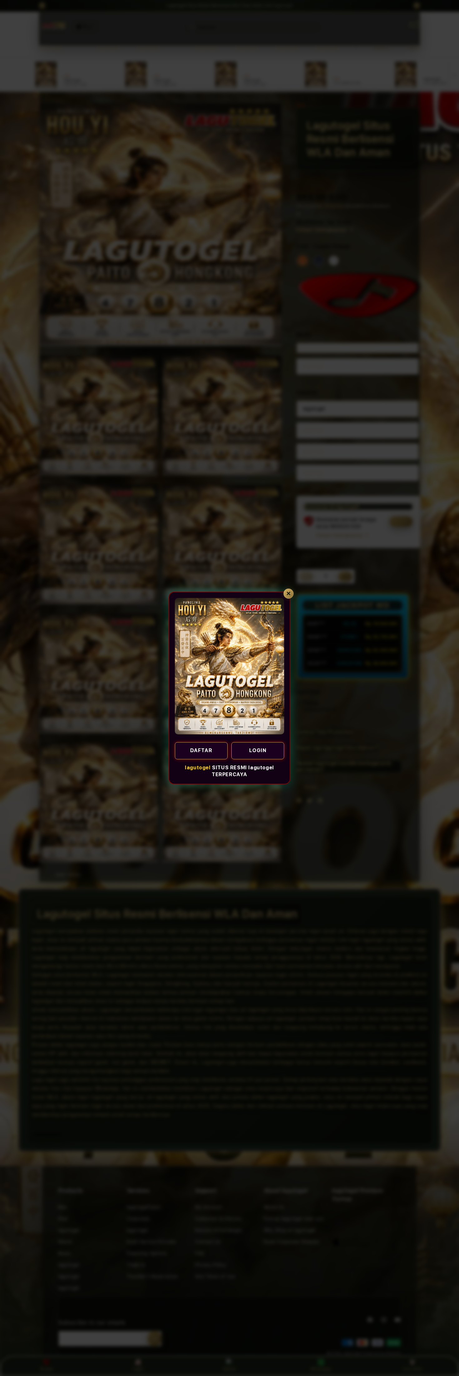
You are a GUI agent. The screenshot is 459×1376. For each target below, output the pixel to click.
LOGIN (258, 750)
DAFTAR (201, 750)
